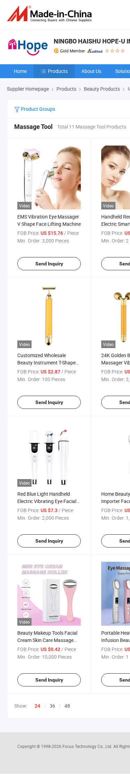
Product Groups (37, 109)
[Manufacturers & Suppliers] (50, 14)
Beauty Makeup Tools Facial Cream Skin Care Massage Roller (47, 640)
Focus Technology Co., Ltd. (87, 746)
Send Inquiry (49, 263)
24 (37, 706)
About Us (91, 71)
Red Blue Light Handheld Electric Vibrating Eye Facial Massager (46, 501)
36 (52, 705)
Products (58, 71)
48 (67, 705)
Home (20, 71)
